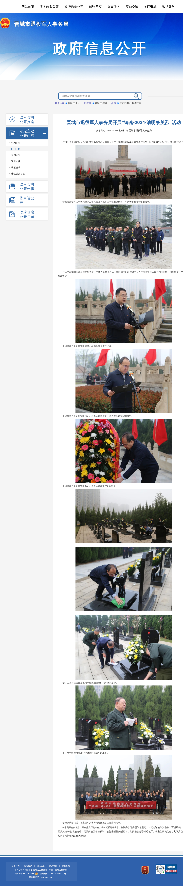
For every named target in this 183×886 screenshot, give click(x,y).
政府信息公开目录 (27, 214)
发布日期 (124, 103)
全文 (77, 103)
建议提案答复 (18, 173)
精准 (97, 103)
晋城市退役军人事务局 (41, 23)
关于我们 (16, 866)
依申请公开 (27, 200)
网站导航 (41, 866)
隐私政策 (66, 866)
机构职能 (15, 142)
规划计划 (15, 155)
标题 (70, 103)
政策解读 (15, 167)
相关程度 (136, 103)
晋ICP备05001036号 (24, 873)
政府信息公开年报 (27, 186)
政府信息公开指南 (27, 119)
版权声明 (53, 866)
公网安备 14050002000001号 (53, 873)
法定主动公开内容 (27, 133)
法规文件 (15, 161)
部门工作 (15, 148)
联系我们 (28, 866)
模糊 (104, 103)
